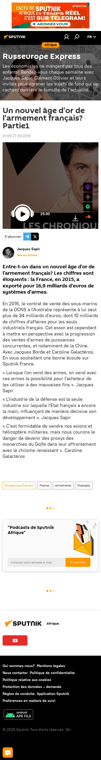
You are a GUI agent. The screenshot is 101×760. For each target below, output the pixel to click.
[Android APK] (18, 715)
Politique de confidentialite (52, 672)
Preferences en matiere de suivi (29, 700)
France (44, 485)
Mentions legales (51, 665)
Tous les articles (27, 255)
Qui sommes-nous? (19, 665)
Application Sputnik (53, 693)
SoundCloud (83, 215)
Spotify (87, 206)
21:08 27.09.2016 (17, 136)
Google (87, 196)
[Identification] (66, 37)
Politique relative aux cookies (27, 679)
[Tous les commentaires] (8, 752)
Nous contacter (15, 672)
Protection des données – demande (32, 686)
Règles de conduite (19, 693)
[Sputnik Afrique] (15, 38)
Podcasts (83, 485)
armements (63, 485)
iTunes (87, 187)
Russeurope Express (19, 485)
